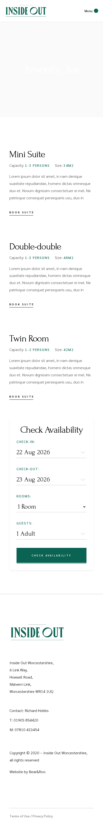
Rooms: (24, 496)
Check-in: (26, 441)
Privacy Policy (43, 816)
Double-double (35, 246)
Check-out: (28, 469)
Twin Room (29, 338)
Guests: (25, 523)
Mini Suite (27, 154)
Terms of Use (20, 816)
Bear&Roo (37, 771)
